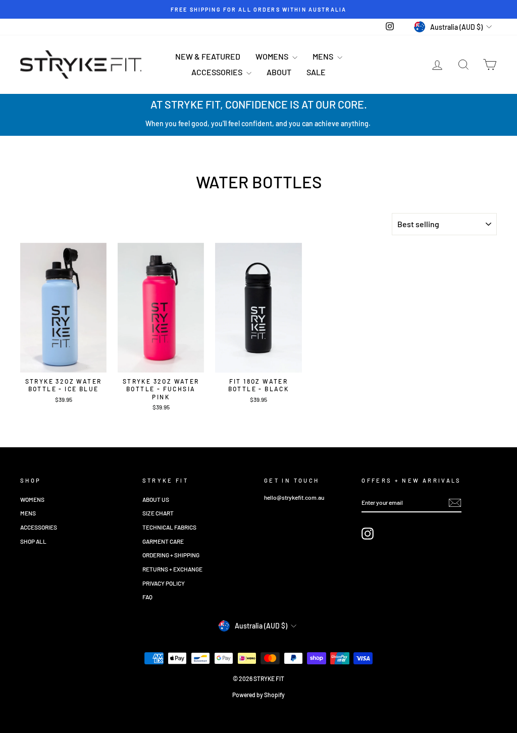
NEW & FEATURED (207, 56)
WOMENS (272, 56)
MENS (324, 56)
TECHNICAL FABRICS (169, 527)
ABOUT (279, 72)
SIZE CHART (158, 512)
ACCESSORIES (217, 72)
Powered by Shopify (258, 694)
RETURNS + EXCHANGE (172, 568)
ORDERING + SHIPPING (170, 554)
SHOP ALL (33, 541)
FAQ (147, 596)
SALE (316, 72)
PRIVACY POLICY (163, 583)
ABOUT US (155, 499)
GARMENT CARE (163, 541)
